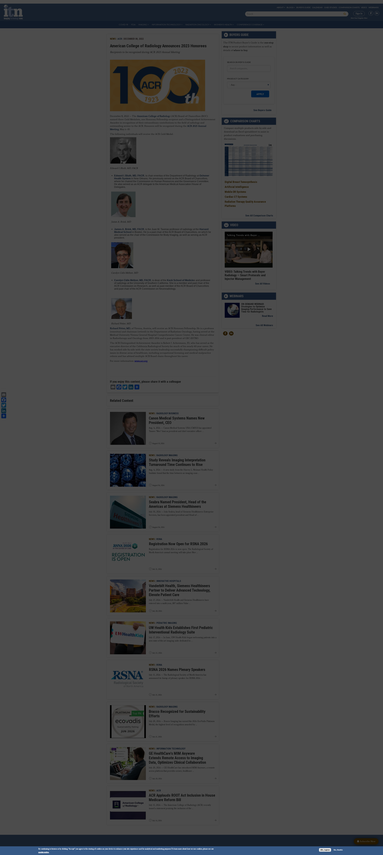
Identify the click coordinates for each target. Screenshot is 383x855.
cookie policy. (43, 852)
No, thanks (338, 850)
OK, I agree (325, 850)
